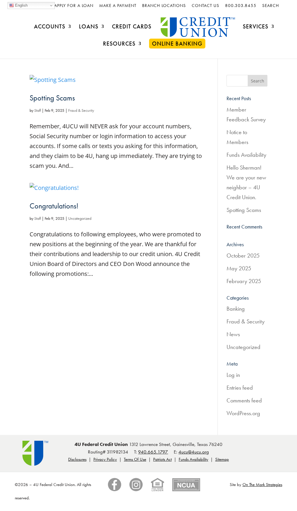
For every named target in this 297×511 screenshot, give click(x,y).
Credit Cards (131, 27)
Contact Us (205, 5)
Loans (88, 27)
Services (255, 27)
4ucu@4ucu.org (193, 452)
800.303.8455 (240, 5)
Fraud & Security (81, 110)
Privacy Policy (105, 459)
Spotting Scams (52, 98)
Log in (233, 375)
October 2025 (243, 255)
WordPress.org (243, 413)
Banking (236, 308)
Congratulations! (54, 206)
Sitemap (222, 459)
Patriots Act (162, 459)
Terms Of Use (135, 459)
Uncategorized (79, 218)
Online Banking (177, 43)
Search (270, 5)
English (21, 5)
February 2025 (244, 281)
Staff (37, 110)
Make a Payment (117, 5)
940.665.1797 (153, 452)
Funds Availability (246, 155)
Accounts (49, 27)
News (233, 334)
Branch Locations (164, 5)
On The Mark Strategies (262, 484)
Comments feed (244, 400)
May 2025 (239, 268)
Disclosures (77, 459)
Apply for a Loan (73, 5)
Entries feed (240, 387)
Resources (119, 44)
